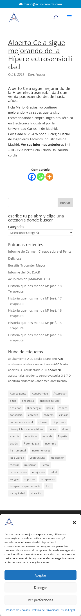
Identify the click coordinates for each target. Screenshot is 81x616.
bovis (49, 408)
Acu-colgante (18, 393)
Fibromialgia (31, 443)
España (62, 436)
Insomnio (50, 443)
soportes (29, 479)
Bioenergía (34, 408)
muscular (30, 465)
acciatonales (16, 375)
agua (13, 401)
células (42, 422)
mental (14, 465)
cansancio (16, 415)
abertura (14, 381)
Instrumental (18, 450)
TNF (48, 486)
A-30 (30, 359)
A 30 (44, 370)
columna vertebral (21, 422)
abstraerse (15, 364)
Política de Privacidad (45, 610)
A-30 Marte (60, 364)
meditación (57, 458)
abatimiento (58, 381)
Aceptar (40, 575)
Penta (45, 465)
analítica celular (49, 401)
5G (21, 370)
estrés (14, 443)
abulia (38, 359)
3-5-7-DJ (66, 375)
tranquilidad (17, 493)
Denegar (40, 587)
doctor (53, 429)
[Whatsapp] (41, 177)
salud (53, 472)
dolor (65, 429)
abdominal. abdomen (35, 381)
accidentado (32, 370)
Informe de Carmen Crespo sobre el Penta (40, 251)
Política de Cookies (18, 610)
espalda (47, 436)
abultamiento (17, 359)
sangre (14, 479)
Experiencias (36, 74)
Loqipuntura (37, 458)
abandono (50, 359)
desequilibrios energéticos (26, 429)
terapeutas (48, 479)
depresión (59, 422)
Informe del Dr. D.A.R (24, 272)
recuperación (18, 472)
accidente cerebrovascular (42, 375)
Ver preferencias (40, 600)
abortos (13, 370)
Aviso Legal (68, 610)
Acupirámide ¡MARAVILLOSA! (29, 279)
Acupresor (60, 393)
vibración (36, 493)
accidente (46, 364)
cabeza (63, 408)
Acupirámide (40, 393)
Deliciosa (15, 258)
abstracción (31, 364)
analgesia (28, 401)
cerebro (33, 415)
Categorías (16, 227)
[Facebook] (32, 177)
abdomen (54, 370)
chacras (49, 415)
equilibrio (31, 436)
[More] (49, 177)
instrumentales (41, 450)
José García (17, 458)
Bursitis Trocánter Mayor (26, 265)
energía (15, 436)
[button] (74, 522)
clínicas (63, 415)
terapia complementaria (25, 486)
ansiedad (15, 408)
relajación (38, 472)
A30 (60, 359)
